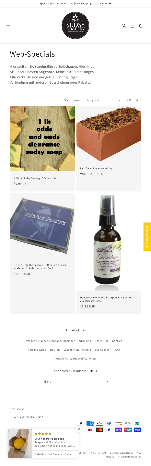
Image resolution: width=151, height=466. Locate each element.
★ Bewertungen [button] (147, 237)
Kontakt (117, 341)
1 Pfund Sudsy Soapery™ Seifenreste (35, 178)
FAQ (117, 349)
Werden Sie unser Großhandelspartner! (51, 341)
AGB (139, 452)
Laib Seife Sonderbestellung (96, 168)
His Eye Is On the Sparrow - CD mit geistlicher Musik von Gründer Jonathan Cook (40, 266)
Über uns (85, 341)
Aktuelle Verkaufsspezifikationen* (75, 358)
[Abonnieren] (106, 381)
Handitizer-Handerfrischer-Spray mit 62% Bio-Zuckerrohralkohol (106, 299)
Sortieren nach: (73, 100)
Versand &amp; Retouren (44, 349)
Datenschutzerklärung (121, 452)
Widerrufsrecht (98, 452)
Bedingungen (103, 349)
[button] (8, 25)
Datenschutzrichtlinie (77, 349)
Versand (110, 456)
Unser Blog (102, 341)
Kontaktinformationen (129, 456)
